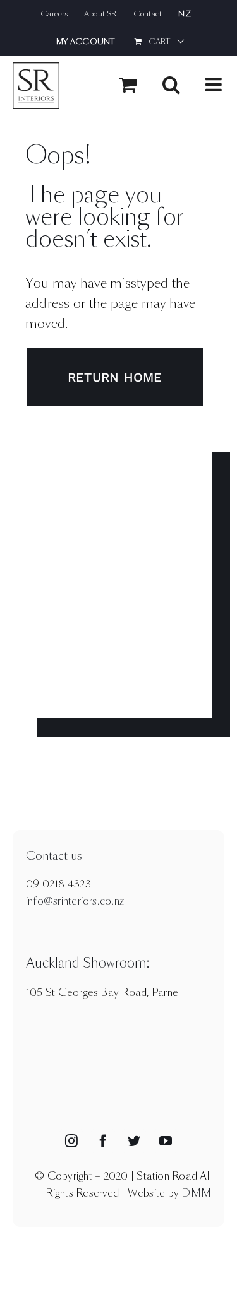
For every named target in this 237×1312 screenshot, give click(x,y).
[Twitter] (134, 1141)
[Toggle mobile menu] (214, 84)
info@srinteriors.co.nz (75, 901)
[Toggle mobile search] (171, 84)
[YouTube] (166, 1141)
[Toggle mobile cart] (128, 84)
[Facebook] (103, 1141)
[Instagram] (71, 1141)
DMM (196, 1193)
